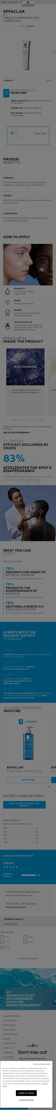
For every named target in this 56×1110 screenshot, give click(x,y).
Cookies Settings (26, 1100)
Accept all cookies (26, 1093)
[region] (26, 1084)
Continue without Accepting (42, 1064)
